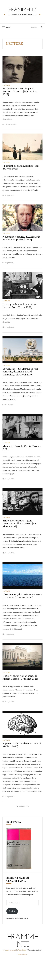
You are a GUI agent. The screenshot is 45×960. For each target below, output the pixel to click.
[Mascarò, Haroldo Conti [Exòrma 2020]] (22, 427)
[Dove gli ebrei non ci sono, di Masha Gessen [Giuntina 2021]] (22, 656)
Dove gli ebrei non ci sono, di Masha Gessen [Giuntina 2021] (20, 677)
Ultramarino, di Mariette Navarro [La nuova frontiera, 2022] (22, 596)
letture (6, 85)
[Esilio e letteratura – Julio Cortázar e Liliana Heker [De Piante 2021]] (22, 501)
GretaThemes (22, 955)
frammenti (22, 9)
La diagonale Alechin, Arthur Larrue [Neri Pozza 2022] (19, 306)
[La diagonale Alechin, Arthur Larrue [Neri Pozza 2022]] (22, 285)
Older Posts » (22, 806)
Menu (7, 27)
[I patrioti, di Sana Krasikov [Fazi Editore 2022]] (22, 146)
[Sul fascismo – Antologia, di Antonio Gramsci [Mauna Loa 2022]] (22, 69)
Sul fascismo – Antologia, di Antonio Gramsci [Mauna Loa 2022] (19, 91)
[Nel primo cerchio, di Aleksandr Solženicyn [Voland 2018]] (22, 217)
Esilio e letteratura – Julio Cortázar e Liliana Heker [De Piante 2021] (19, 523)
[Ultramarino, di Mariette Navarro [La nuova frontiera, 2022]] (22, 575)
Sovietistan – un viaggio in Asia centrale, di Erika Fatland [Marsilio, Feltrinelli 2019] (20, 371)
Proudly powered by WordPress (15, 950)
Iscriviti (12, 911)
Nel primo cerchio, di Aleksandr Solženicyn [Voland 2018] (21, 238)
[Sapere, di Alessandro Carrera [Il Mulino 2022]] (22, 724)
